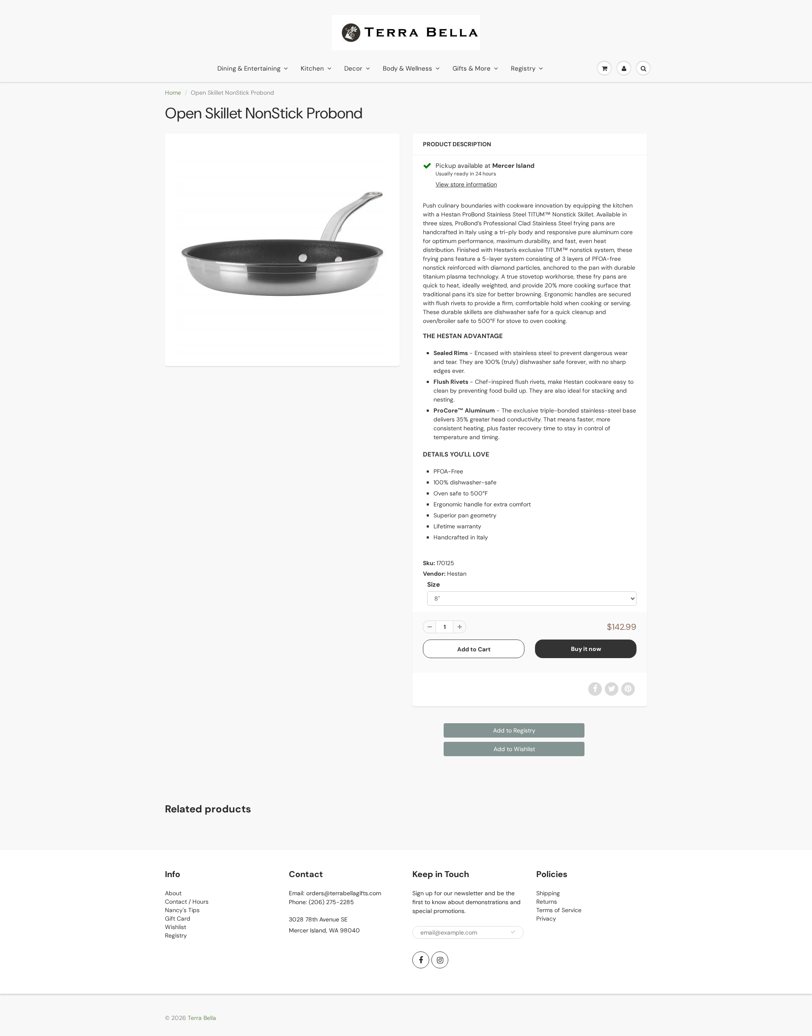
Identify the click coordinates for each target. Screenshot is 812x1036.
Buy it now (586, 649)
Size (433, 584)
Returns (546, 901)
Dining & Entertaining (248, 68)
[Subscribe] (513, 932)
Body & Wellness (407, 68)
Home (173, 92)
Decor (353, 68)
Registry (523, 68)
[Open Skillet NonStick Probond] (282, 249)
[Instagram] (439, 959)
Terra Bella (202, 1018)
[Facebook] (420, 959)
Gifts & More (472, 68)
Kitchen (312, 68)
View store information (466, 184)
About (173, 893)
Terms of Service (559, 910)
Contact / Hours (186, 901)
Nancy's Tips (182, 910)
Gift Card (177, 918)
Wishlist (175, 927)
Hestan (456, 573)
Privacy (546, 918)
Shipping (548, 893)
